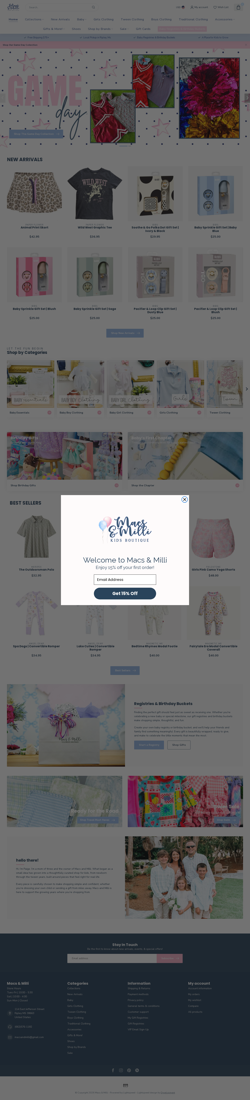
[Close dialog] (185, 499)
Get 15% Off (125, 593)
